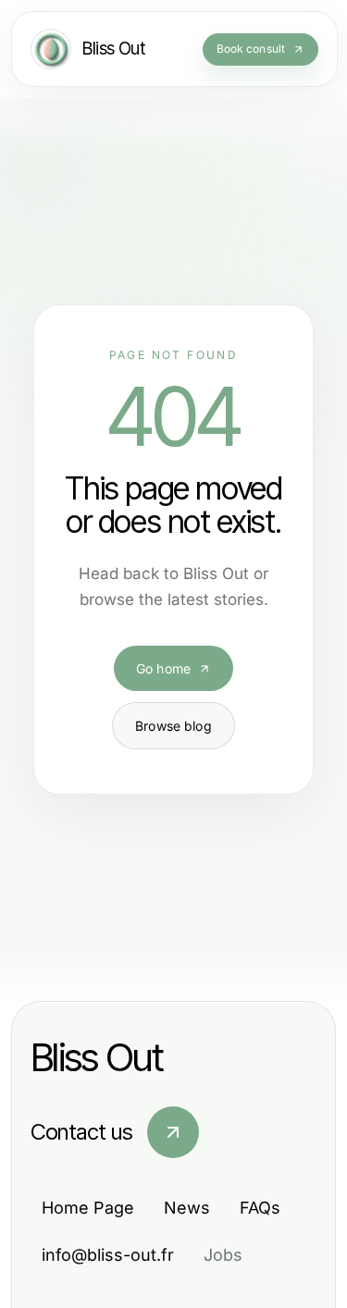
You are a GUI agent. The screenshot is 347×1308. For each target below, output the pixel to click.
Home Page (88, 1207)
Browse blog (173, 726)
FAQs (260, 1207)
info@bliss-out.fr (108, 1255)
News (187, 1207)
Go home (163, 668)
